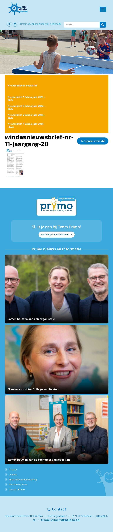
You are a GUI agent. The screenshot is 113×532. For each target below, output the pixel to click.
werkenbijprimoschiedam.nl (55, 234)
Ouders (13, 474)
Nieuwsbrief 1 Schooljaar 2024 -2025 (25, 125)
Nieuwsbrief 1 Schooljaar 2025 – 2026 (26, 98)
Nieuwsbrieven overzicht (22, 85)
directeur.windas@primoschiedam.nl (60, 519)
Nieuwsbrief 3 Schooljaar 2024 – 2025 (26, 107)
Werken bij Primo (18, 484)
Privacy (13, 469)
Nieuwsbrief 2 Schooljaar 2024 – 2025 (26, 116)
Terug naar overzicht (93, 141)
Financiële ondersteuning (23, 479)
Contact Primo (17, 489)
